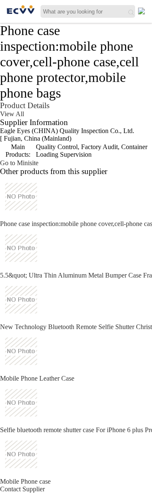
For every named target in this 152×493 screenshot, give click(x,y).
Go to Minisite (19, 162)
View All (12, 113)
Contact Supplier (22, 489)
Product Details (24, 105)
